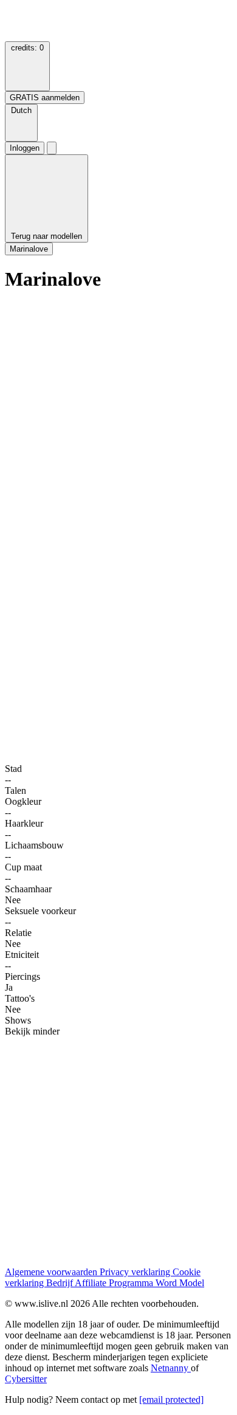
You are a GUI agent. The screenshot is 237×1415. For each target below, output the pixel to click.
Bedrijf (60, 1283)
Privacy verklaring (136, 1272)
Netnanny (171, 1368)
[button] (21, 123)
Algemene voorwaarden (52, 1272)
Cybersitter (26, 1379)
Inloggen (25, 148)
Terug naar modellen (46, 236)
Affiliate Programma (115, 1283)
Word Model (180, 1283)
